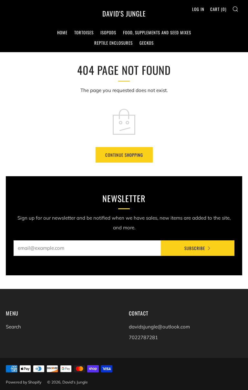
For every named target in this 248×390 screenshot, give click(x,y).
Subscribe (194, 248)
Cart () (218, 9)
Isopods (108, 32)
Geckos (147, 43)
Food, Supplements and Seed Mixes (157, 32)
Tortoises (84, 32)
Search (13, 327)
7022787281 (143, 337)
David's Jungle (124, 13)
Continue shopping (124, 155)
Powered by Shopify (23, 382)
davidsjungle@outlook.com (159, 327)
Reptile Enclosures (113, 43)
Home (62, 32)
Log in (198, 9)
